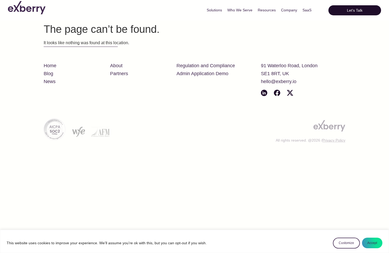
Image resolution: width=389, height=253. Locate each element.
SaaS (306, 10)
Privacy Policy (333, 140)
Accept (372, 243)
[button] (354, 10)
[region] (194, 241)
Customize (346, 243)
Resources (267, 10)
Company (289, 10)
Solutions (214, 10)
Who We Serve (239, 10)
